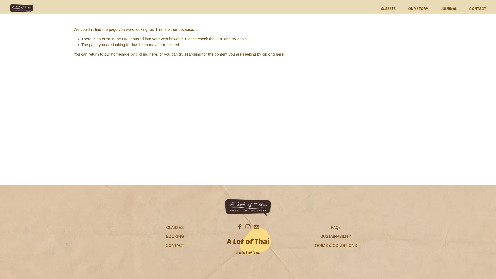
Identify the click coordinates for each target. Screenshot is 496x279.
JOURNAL (449, 8)
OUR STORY (418, 8)
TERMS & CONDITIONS (335, 245)
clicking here (146, 54)
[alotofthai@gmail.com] (256, 227)
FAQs (336, 227)
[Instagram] (248, 227)
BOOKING (175, 236)
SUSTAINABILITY (335, 236)
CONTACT (477, 8)
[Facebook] (239, 227)
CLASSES (388, 8)
